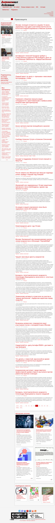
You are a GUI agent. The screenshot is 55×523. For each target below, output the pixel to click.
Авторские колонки (22, 413)
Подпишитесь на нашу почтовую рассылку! (6, 77)
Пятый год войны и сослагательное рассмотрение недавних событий (44, 430)
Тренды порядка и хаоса (27, 7)
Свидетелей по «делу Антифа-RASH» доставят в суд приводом (34, 346)
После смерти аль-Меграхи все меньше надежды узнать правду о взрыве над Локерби (34, 173)
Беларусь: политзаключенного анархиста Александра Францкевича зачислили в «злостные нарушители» (34, 277)
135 (39, 405)
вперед (17, 407)
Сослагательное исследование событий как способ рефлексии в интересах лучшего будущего (23, 431)
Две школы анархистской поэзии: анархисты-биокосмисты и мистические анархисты (6, 120)
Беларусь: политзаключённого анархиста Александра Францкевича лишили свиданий (32, 393)
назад (21, 405)
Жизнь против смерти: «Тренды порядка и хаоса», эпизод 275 (6, 125)
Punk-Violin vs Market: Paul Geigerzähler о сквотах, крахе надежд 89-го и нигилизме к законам (6, 115)
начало (17, 405)
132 (31, 405)
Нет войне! (17, 7)
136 (42, 405)
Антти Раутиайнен (27, 176)
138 (47, 405)
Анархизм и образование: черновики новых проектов (6, 129)
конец (21, 407)
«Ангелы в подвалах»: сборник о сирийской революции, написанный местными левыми (6, 93)
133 (34, 405)
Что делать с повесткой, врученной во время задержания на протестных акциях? (32, 360)
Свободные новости (23, 486)
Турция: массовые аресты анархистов (29, 257)
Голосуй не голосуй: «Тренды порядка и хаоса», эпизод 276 (5, 103)
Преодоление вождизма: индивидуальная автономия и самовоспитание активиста (22, 463)
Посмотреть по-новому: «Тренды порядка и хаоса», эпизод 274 (6, 145)
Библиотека (5, 9)
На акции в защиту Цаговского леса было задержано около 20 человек (31, 208)
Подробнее (17, 52)
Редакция (25, 30)
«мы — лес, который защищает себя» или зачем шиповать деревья (34, 497)
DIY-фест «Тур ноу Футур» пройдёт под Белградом (6, 157)
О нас (21, 520)
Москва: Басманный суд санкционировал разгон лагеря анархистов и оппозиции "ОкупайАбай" (33, 240)
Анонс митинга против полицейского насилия (32, 126)
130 (26, 405)
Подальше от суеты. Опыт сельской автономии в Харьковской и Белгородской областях (47, 498)
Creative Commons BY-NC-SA (40, 519)
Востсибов (18, 433)
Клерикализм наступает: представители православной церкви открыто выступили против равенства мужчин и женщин (33, 372)
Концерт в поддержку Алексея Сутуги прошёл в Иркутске (33, 160)
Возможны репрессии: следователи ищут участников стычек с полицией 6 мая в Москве (32, 324)
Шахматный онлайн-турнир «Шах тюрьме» (7, 35)
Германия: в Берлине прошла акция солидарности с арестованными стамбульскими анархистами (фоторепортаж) (33, 101)
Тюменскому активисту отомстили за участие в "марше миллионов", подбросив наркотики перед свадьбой (34, 298)
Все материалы (6, 89)
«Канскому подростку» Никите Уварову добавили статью (7, 58)
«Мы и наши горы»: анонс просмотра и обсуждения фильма (6, 149)
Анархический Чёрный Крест (6, 24)
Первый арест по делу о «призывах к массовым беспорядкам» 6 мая (33, 77)
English (30, 155)
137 (44, 405)
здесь (39, 339)
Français (33, 155)
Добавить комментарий (24, 52)
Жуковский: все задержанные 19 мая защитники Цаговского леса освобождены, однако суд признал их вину (33, 187)
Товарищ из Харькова (46, 502)
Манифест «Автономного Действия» (28, 520)
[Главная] (10, 4)
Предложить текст (7, 7)
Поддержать (14, 9)
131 (28, 405)
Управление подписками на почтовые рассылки (6, 82)
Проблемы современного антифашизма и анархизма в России (20, 497)
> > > (7, 159)
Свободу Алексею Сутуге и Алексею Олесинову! (33, 139)
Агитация (42, 7)
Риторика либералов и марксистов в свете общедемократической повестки (44, 463)
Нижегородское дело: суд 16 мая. (28, 226)
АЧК (37, 7)
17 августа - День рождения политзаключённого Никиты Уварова (5, 141)
